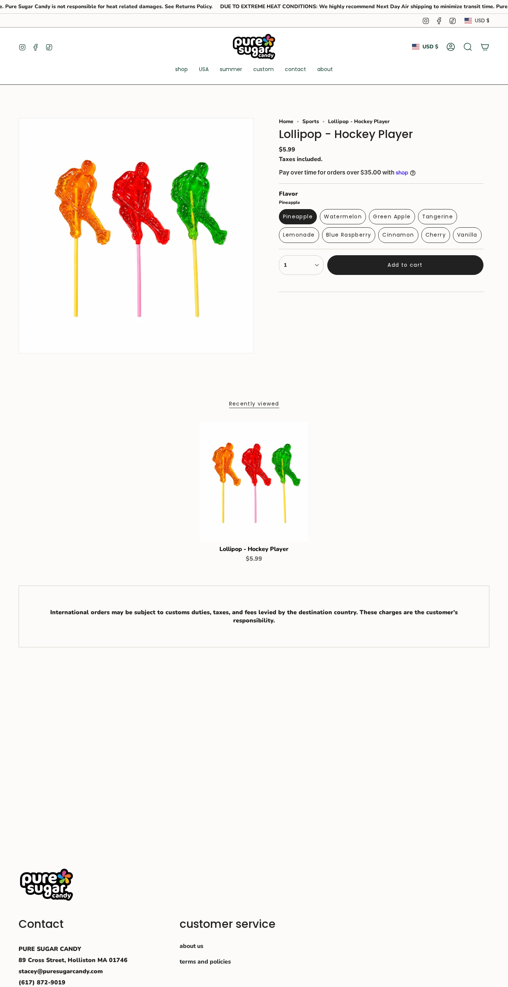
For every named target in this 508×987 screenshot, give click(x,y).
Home (286, 121)
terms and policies (205, 962)
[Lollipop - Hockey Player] (254, 481)
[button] (181, 70)
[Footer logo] (46, 884)
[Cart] (484, 47)
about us (191, 946)
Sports (310, 121)
